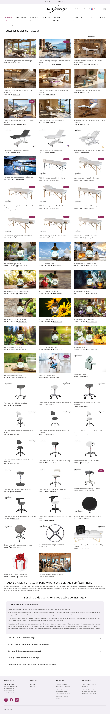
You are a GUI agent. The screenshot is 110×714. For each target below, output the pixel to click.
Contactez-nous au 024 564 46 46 (55, 2)
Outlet (93, 17)
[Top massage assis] (90, 362)
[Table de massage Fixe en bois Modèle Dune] (20, 165)
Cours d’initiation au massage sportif (51, 575)
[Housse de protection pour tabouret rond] (90, 505)
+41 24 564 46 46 (9, 684)
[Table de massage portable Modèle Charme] (20, 223)
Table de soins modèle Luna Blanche (50, 150)
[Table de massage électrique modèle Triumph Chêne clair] (20, 78)
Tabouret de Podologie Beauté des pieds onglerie (20, 516)
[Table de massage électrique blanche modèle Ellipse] (20, 108)
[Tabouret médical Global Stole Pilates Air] (20, 477)
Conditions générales (88, 689)
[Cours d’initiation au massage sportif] (55, 562)
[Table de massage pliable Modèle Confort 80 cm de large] (20, 193)
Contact (101, 17)
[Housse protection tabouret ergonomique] (20, 533)
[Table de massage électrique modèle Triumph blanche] (55, 78)
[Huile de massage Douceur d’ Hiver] (90, 251)
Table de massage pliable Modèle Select (52, 206)
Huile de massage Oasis (81, 347)
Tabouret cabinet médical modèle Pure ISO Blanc (55, 402)
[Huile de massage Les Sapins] (20, 335)
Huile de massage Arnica (47, 319)
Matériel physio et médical (63, 686)
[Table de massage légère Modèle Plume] (55, 166)
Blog (31, 689)
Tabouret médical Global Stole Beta (15, 403)
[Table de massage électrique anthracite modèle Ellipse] (55, 48)
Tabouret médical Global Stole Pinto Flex (87, 461)
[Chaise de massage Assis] (55, 363)
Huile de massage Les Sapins (13, 347)
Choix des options (94, 64)
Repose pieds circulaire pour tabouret (51, 545)
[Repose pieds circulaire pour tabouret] (55, 533)
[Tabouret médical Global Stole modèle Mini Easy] (55, 448)
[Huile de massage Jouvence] (90, 279)
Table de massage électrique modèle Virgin (18, 61)
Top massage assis (80, 374)
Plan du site (85, 686)
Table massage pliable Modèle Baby (85, 236)
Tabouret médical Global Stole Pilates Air (17, 490)
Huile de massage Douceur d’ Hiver (85, 264)
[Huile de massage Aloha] (55, 251)
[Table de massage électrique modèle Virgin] (20, 48)
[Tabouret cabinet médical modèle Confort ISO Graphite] (55, 419)
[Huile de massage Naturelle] (55, 335)
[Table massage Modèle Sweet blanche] (55, 108)
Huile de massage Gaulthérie (48, 292)
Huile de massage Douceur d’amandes (16, 292)
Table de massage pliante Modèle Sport (86, 206)
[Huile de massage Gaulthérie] (55, 279)
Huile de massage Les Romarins (84, 319)
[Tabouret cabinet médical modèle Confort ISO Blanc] (20, 419)
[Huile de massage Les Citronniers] (20, 307)
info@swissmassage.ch (10, 686)
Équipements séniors (62, 696)
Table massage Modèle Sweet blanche (51, 120)
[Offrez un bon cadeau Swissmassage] (20, 562)
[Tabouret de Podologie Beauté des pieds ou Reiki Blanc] (55, 505)
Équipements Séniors (80, 17)
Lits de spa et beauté (61, 691)
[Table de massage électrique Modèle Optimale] (90, 138)
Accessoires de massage (63, 693)
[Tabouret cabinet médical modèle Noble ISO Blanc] (90, 419)
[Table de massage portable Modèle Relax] (55, 223)
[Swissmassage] (57, 9)
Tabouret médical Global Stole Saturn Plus (52, 490)
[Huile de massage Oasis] (90, 335)
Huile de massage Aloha (46, 264)
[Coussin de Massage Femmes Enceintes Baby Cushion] (90, 533)
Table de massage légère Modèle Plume (52, 178)
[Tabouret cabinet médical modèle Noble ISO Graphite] (20, 448)
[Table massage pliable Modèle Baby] (90, 223)
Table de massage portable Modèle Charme (18, 236)
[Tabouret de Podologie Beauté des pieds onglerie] (20, 505)
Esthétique (33, 17)
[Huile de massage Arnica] (55, 307)
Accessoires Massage (58, 19)
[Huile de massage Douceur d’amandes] (20, 279)
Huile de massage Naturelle (48, 347)
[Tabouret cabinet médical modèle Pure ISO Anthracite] (90, 390)
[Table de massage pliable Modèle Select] (55, 193)
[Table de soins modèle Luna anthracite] (20, 138)
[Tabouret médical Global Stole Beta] (20, 391)
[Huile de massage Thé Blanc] (20, 363)
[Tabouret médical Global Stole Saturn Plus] (55, 477)
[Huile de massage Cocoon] (20, 251)
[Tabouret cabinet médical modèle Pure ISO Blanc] (55, 390)
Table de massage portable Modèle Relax (52, 236)
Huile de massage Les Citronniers (15, 319)
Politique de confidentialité (89, 691)
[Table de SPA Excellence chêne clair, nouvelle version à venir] (90, 48)
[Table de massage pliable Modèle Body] (90, 166)
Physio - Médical (21, 17)
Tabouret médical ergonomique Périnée (87, 489)
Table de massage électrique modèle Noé (87, 90)
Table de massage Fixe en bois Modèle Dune (18, 177)
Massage (8, 17)
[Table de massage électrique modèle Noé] (90, 78)
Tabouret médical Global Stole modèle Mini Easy (54, 461)
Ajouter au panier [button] (15, 62)
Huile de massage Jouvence (82, 292)
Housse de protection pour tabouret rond (87, 516)
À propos (32, 684)
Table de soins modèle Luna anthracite (16, 150)
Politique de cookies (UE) (89, 693)
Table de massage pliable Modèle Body (86, 178)
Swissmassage (8, 709)
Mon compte (87, 9)
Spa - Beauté (45, 17)
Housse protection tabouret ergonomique (18, 545)
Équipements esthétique (62, 689)
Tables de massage (61, 684)
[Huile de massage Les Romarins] (90, 307)
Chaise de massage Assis (47, 375)
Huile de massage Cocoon (12, 264)
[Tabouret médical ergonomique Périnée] (90, 477)
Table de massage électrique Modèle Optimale (89, 150)
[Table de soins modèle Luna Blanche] (55, 138)
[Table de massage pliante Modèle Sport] (90, 193)
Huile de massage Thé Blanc (13, 375)
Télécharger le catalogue (89, 684)
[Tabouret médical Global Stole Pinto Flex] (90, 448)
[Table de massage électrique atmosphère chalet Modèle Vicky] (90, 108)
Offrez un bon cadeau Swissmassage (16, 575)
